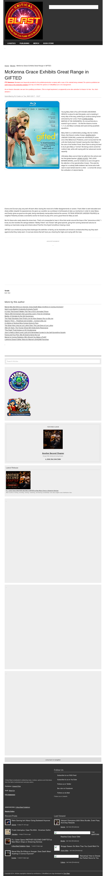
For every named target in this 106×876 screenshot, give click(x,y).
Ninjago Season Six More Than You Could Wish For (80, 846)
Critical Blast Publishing (19, 846)
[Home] (24, 20)
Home (7, 65)
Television (15, 834)
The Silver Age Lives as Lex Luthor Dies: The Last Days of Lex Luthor (29, 325)
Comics (14, 858)
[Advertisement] (52, 54)
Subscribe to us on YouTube (67, 779)
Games (14, 825)
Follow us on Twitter (64, 784)
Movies (12, 65)
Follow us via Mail (63, 793)
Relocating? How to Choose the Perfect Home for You (90, 857)
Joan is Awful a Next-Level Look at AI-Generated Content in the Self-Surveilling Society (35, 332)
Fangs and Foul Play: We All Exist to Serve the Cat (22, 335)
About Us (12, 790)
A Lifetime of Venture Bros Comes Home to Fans (21, 323)
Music (28, 846)
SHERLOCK (90, 135)
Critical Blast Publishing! (23, 807)
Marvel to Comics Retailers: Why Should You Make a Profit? (25, 337)
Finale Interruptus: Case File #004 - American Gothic (31, 830)
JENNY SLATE (83, 158)
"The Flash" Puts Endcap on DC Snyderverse (20, 330)
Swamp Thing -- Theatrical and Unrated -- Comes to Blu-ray (25, 321)
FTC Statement (10, 795)
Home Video (64, 850)
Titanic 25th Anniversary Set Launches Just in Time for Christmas (27, 314)
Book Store (48, 43)
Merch (36, 43)
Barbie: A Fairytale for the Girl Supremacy (19, 316)
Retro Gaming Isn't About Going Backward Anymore (31, 820)
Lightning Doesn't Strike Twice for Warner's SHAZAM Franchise (27, 339)
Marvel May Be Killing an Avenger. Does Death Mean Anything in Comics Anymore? (34, 307)
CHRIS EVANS (87, 119)
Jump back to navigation (53, 760)
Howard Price (16, 786)
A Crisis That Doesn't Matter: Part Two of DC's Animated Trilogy (26, 311)
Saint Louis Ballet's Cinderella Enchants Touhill (21, 309)
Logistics (11, 43)
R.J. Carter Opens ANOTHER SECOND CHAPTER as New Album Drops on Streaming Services (32, 490)
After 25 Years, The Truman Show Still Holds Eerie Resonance (26, 328)
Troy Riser (66, 873)
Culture (63, 862)
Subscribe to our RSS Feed (66, 775)
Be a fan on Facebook (65, 788)
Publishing (24, 43)
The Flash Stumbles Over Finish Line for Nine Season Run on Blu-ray (29, 318)
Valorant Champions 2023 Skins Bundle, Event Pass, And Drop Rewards (80, 821)
